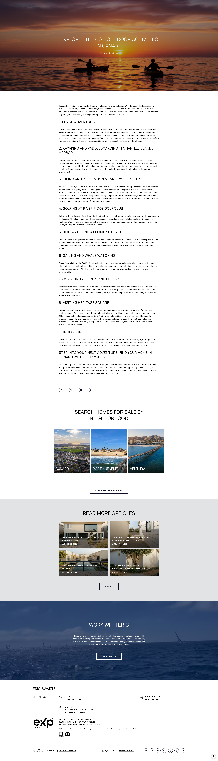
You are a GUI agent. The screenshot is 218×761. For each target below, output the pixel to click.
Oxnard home (76, 367)
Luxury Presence (67, 750)
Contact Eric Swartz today (138, 365)
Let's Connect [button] (109, 656)
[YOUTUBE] (164, 750)
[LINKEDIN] (158, 750)
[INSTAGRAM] (152, 750)
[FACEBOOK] (146, 750)
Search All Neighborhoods (109, 490)
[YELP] (176, 750)
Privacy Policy (126, 750)
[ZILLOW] (170, 750)
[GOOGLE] (183, 750)
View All (109, 586)
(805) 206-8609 (152, 699)
